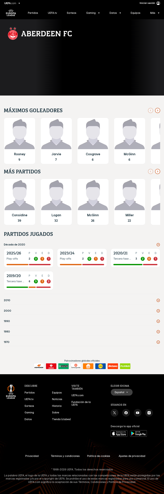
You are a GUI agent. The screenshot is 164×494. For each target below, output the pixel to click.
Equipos (57, 392)
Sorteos (29, 405)
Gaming (29, 412)
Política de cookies (98, 456)
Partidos (30, 392)
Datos (28, 419)
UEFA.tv (29, 399)
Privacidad (32, 456)
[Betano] (113, 366)
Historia (57, 405)
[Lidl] (100, 366)
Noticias (57, 399)
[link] (33, 13)
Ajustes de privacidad (132, 456)
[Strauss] (51, 366)
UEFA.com (77, 395)
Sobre (55, 412)
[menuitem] (34, 13)
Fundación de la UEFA (81, 403)
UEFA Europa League (11, 13)
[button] (93, 13)
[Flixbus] (125, 366)
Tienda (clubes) (61, 419)
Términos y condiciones (65, 456)
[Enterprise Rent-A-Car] (63, 366)
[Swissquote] (76, 366)
